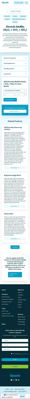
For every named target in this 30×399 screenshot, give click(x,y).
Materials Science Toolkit (8, 316)
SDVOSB (20, 302)
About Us (20, 292)
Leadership (20, 295)
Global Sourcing (21, 319)
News (3, 324)
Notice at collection (7, 397)
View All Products (6, 297)
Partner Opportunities (19, 389)
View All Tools (5, 311)
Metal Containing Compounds (19, 19)
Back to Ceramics (16, 11)
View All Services (21, 317)
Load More (15, 247)
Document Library (6, 313)
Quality (19, 297)
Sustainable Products (7, 301)
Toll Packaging (21, 321)
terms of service (24, 353)
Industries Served (22, 299)
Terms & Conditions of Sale (10, 391)
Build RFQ (17, 3)
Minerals (15, 22)
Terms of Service (22, 391)
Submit (15, 359)
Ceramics (15, 16)
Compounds (22, 16)
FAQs (11, 389)
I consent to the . (20, 353)
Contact (19, 307)
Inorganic (7, 19)
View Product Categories (7, 299)
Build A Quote (5, 304)
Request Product (14, 111)
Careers (19, 304)
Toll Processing (21, 324)
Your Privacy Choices (12, 394)
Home (4, 290)
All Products (7, 16)
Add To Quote (9, 99)
